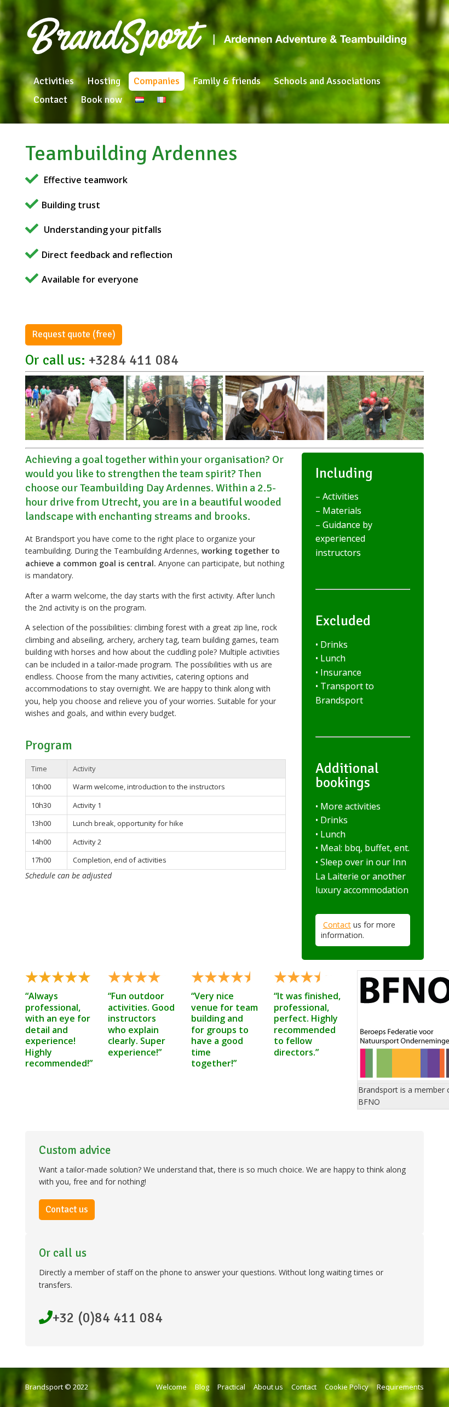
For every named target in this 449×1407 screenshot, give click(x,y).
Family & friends (227, 81)
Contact (50, 99)
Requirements (400, 1387)
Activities (53, 81)
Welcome (171, 1387)
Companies (157, 81)
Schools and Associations (327, 81)
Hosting (103, 81)
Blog (202, 1387)
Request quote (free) (74, 334)
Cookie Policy (347, 1387)
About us (268, 1387)
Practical (231, 1387)
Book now (101, 99)
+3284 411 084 (134, 359)
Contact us (66, 1209)
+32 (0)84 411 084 (108, 1317)
